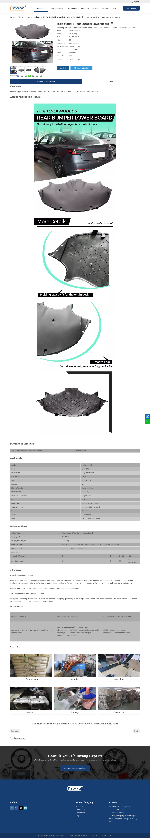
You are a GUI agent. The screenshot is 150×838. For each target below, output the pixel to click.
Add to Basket (83, 68)
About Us (79, 806)
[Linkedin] (25, 808)
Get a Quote (131, 8)
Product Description (46, 81)
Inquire (63, 68)
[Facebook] (16, 808)
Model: (59, 31)
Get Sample (80, 813)
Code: (59, 37)
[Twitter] (21, 808)
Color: (59, 53)
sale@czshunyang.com (121, 806)
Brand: (59, 34)
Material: (60, 56)
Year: (58, 49)
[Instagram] (12, 808)
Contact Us (80, 809)
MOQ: (59, 40)
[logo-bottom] (75, 788)
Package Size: (62, 43)
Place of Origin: (62, 46)
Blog (77, 816)
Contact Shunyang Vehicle (75, 768)
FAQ (111, 81)
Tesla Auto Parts (18, 738)
